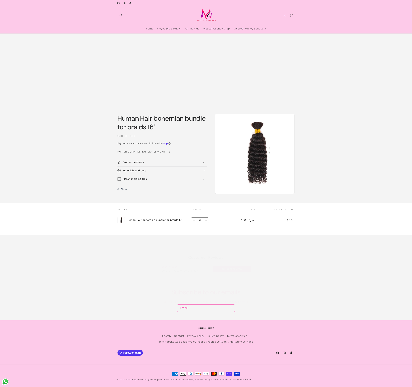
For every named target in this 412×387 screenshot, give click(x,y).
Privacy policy (195, 336)
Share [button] (124, 189)
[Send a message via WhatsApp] (5, 381)
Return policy (216, 336)
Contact (179, 336)
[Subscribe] (231, 308)
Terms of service (237, 336)
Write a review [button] (231, 269)
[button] (121, 15)
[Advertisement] (96, 62)
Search (166, 336)
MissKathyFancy (134, 379)
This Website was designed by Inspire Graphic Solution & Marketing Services (206, 341)
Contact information (241, 379)
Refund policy (187, 379)
